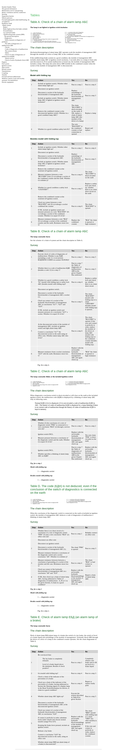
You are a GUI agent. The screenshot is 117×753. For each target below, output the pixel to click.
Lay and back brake (9, 32)
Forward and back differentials (11, 76)
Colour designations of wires (70, 42)
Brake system (7, 25)
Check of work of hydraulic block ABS (17, 60)
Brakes (5, 27)
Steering (4, 14)
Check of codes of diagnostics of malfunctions (13, 55)
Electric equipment (8, 82)
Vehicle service (9, 58)
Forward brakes (8, 31)
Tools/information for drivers (57, 688)
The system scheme (11, 51)
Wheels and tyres (7, 18)
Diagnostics (8, 38)
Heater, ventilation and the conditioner (14, 12)
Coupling (5, 73)
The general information (9, 9)
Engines (4, 62)
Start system (5, 67)
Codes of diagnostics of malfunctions (16, 49)
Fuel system (5, 64)
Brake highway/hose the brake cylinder (15, 29)
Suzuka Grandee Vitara (9, 7)
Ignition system (6, 65)
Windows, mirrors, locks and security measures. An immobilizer (13, 79)
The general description (11, 36)
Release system (6, 69)
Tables (7, 53)
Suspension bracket (8, 16)
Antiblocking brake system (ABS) (14, 34)
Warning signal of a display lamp (58, 686)
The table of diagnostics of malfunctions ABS (11, 44)
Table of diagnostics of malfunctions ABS (76, 268)
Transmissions (6, 71)
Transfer (4, 75)
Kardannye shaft (7, 23)
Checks (7, 47)
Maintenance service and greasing (12, 10)
